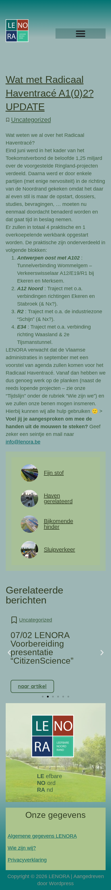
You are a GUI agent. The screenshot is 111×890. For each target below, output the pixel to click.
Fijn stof (54, 473)
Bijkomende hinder (58, 524)
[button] (9, 652)
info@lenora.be (23, 442)
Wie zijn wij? (22, 848)
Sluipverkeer (59, 549)
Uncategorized (31, 119)
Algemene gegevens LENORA (42, 836)
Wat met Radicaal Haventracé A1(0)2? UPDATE (50, 93)
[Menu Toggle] (80, 33)
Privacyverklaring (27, 860)
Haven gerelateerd (58, 498)
